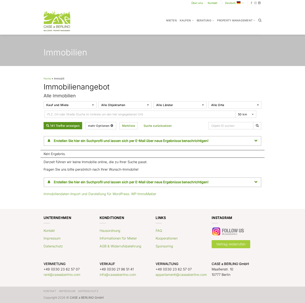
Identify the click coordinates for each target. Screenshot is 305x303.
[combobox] (70, 105)
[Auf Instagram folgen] (255, 3)
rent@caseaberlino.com (62, 274)
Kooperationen (167, 238)
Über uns (197, 3)
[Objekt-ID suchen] (257, 125)
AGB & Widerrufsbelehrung (120, 246)
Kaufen (185, 20)
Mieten (171, 20)
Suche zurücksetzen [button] (158, 125)
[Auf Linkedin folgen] (259, 3)
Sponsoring (164, 246)
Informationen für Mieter (118, 238)
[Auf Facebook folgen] (251, 3)
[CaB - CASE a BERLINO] (60, 20)
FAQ (159, 230)
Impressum (52, 238)
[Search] (259, 20)
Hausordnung (110, 230)
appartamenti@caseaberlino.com (181, 274)
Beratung (204, 20)
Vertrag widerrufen (230, 244)
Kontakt (212, 3)
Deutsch (230, 3)
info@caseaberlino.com (118, 274)
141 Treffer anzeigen (64, 125)
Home (47, 78)
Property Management (235, 20)
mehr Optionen (99, 125)
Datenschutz (53, 246)
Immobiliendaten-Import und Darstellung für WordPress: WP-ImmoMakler (100, 194)
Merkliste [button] (128, 125)
